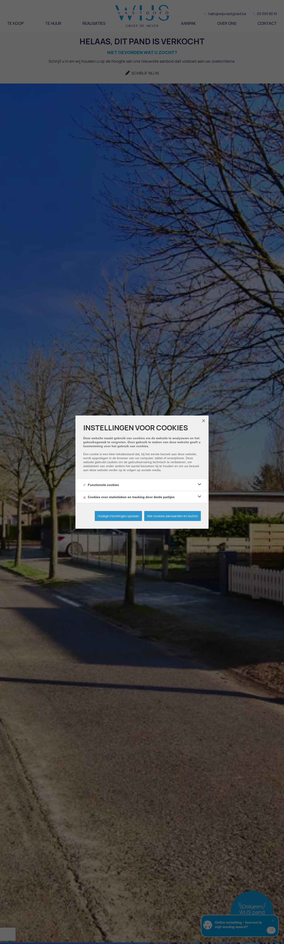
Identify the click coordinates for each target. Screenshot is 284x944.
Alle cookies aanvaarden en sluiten (172, 516)
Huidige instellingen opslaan (118, 516)
